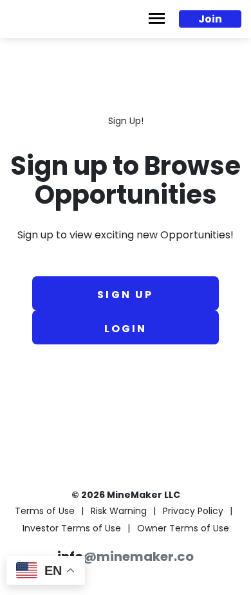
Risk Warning (119, 512)
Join (210, 20)
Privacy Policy (193, 512)
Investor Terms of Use (72, 529)
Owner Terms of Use (183, 529)
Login (125, 329)
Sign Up (125, 295)
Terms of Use (45, 512)
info (125, 557)
